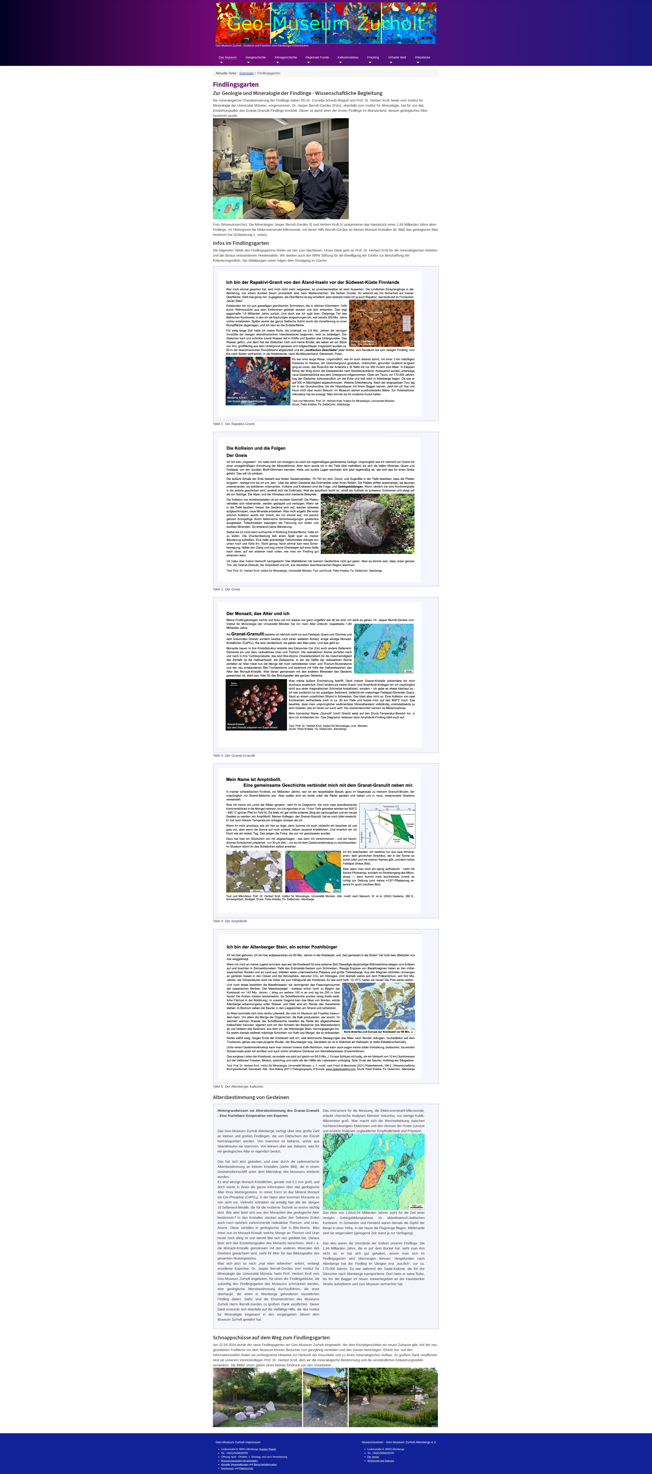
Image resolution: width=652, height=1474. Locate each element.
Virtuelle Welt (397, 57)
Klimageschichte (286, 57)
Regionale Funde (317, 57)
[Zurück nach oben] (645, 1466)
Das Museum (228, 57)
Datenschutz (246, 1468)
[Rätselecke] (417, 62)
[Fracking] (369, 62)
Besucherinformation (265, 1464)
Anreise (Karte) (267, 1449)
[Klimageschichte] (277, 62)
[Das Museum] (221, 62)
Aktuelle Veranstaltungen (234, 1464)
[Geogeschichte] (248, 62)
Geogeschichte (256, 57)
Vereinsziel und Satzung (380, 1460)
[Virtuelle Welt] (390, 62)
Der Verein (373, 1456)
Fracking (373, 57)
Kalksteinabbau (348, 57)
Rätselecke (422, 57)
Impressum (227, 1468)
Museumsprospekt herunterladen (239, 1460)
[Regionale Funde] (308, 62)
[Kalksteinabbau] (340, 62)
